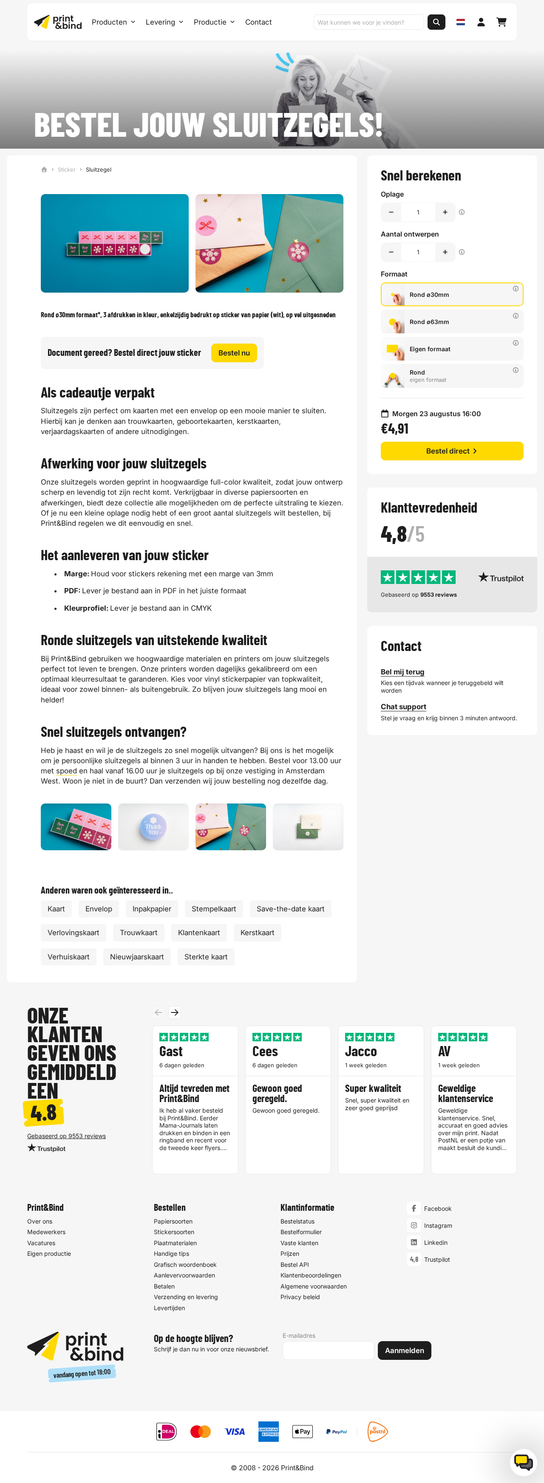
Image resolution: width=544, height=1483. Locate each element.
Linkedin (436, 1242)
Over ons (39, 1221)
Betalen (164, 1286)
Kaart (56, 909)
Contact (258, 22)
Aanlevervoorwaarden (184, 1275)
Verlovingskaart (73, 932)
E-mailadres (299, 1335)
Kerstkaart (258, 932)
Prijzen (289, 1253)
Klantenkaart (199, 932)
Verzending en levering (186, 1296)
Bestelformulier (301, 1231)
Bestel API (294, 1264)
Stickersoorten (174, 1231)
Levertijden (169, 1307)
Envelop (98, 909)
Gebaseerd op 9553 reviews (66, 1135)
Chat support (403, 706)
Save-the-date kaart (291, 909)
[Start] (44, 169)
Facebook (438, 1208)
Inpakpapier (152, 909)
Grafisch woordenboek (185, 1264)
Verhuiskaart (69, 957)
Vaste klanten (299, 1242)
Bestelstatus (297, 1221)
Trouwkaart (139, 932)
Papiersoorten (173, 1221)
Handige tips (171, 1253)
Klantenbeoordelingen (310, 1275)
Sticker (67, 169)
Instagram (438, 1225)
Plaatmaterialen (175, 1242)
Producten (109, 22)
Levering (160, 22)
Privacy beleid (300, 1296)
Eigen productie (49, 1253)
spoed (66, 771)
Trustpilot (437, 1259)
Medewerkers (46, 1231)
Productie (210, 22)
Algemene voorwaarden (313, 1286)
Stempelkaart (214, 909)
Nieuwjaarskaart (137, 957)
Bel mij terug (403, 672)
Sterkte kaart (206, 957)
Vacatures (41, 1242)
